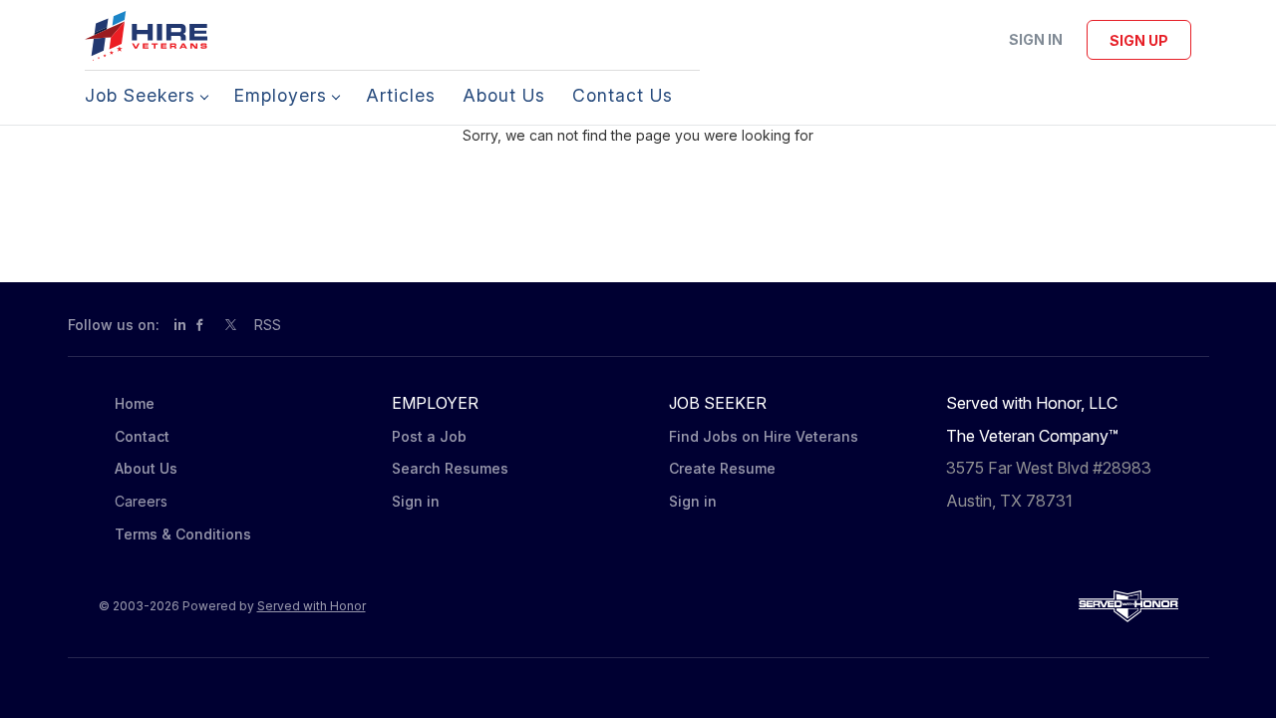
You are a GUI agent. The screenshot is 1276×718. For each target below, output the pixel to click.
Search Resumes (450, 468)
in (179, 324)
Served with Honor (311, 605)
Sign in (1036, 39)
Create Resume (722, 468)
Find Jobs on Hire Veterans (763, 436)
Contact (142, 436)
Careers (141, 501)
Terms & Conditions (183, 534)
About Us (146, 468)
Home (135, 403)
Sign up (1139, 40)
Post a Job (429, 436)
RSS (267, 324)
